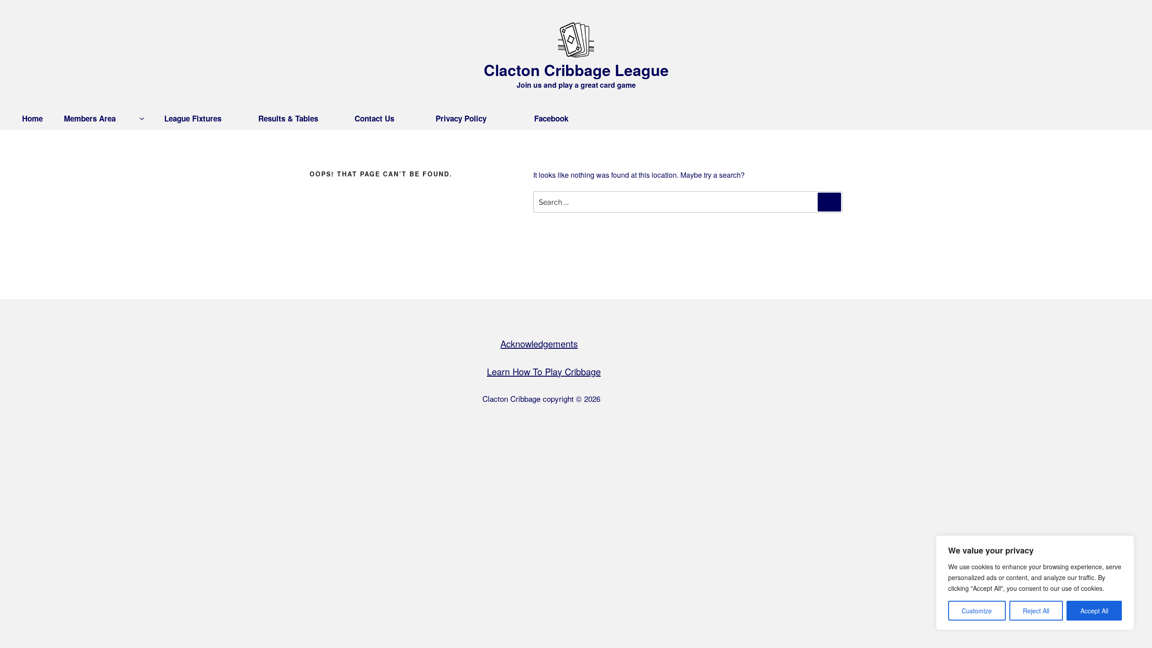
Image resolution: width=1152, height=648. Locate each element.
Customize (977, 610)
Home (32, 118)
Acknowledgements (539, 343)
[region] (1035, 583)
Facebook (551, 118)
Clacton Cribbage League (576, 70)
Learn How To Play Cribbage (544, 371)
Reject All (1036, 610)
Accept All (1094, 610)
